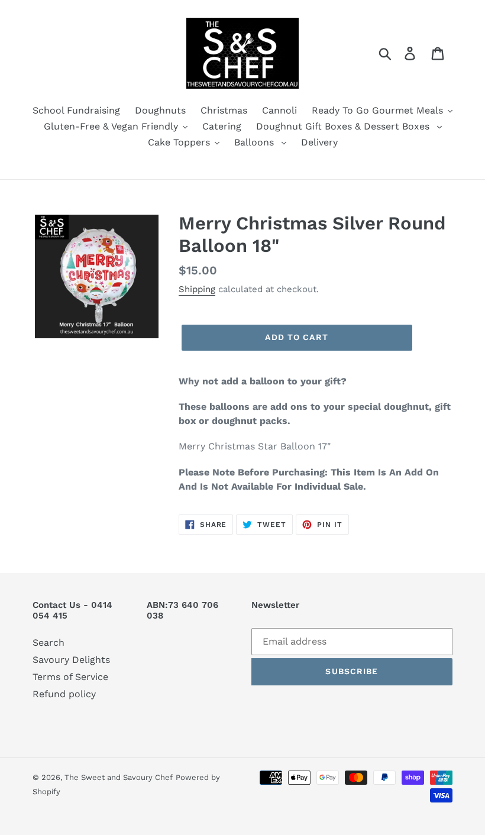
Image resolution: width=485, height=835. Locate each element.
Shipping (197, 289)
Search (48, 642)
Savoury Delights (71, 659)
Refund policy (64, 694)
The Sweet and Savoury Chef (118, 777)
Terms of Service (70, 676)
